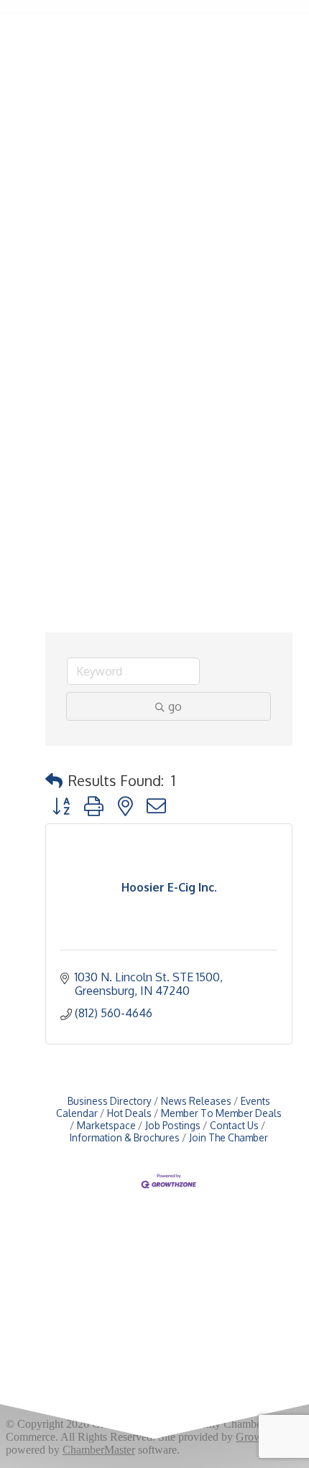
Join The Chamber (228, 1137)
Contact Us (234, 1125)
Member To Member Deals (221, 1113)
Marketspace (106, 1125)
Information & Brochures (125, 1137)
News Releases (196, 1101)
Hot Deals (129, 1113)
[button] (54, 780)
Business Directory (110, 1101)
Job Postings (172, 1125)
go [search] (175, 706)
